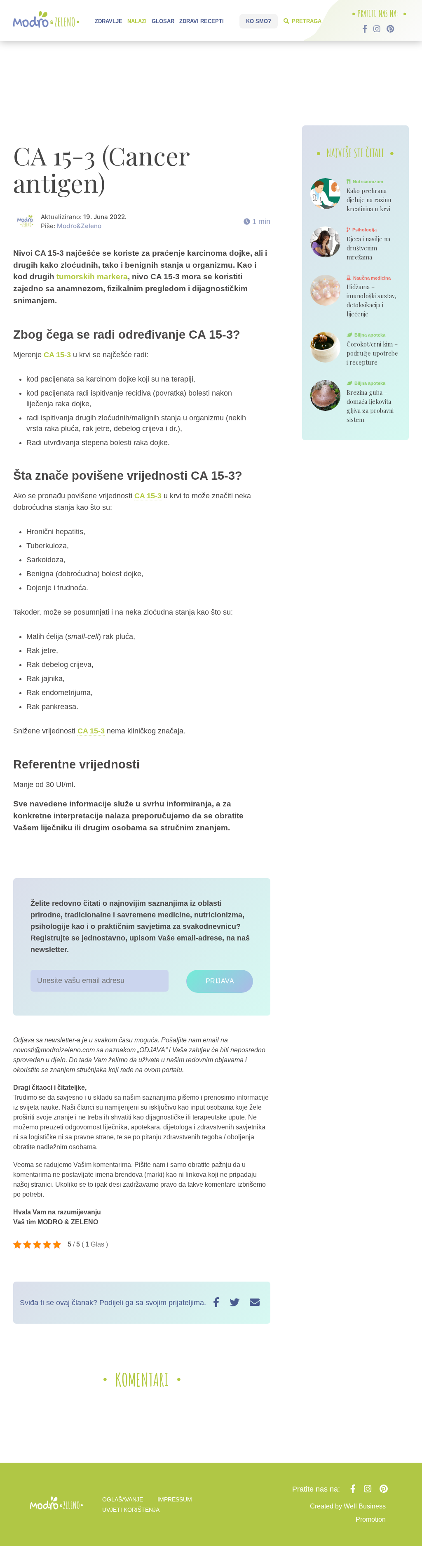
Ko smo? (258, 21)
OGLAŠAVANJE (122, 1499)
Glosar (163, 21)
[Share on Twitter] (234, 1302)
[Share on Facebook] (216, 1302)
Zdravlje (108, 21)
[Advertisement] (211, 84)
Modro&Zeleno (79, 226)
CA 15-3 (57, 355)
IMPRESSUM (174, 1499)
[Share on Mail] (255, 1302)
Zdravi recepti (201, 21)
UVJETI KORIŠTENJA (130, 1509)
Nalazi (137, 21)
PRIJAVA (220, 981)
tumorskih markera (92, 276)
